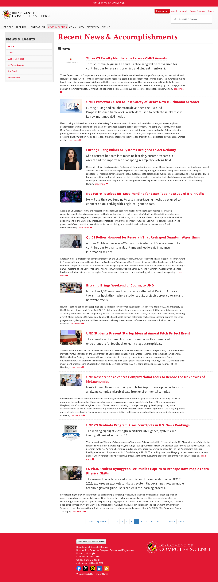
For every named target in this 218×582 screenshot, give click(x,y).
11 (158, 521)
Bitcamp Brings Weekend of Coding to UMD (120, 285)
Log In (211, 10)
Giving (106, 27)
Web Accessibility (84, 573)
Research (21, 27)
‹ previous (102, 521)
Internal (183, 10)
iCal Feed (12, 71)
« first (90, 521)
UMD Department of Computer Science (26, 14)
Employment (162, 10)
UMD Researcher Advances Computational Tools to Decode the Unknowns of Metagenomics (145, 379)
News (11, 46)
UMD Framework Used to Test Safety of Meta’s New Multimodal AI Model (142, 102)
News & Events (57, 27)
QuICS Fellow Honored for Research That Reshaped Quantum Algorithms (143, 237)
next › (172, 521)
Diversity (93, 27)
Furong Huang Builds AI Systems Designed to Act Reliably (131, 150)
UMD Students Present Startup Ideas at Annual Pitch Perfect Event (138, 333)
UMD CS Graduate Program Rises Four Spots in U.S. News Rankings (138, 425)
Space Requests (197, 10)
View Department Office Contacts (91, 541)
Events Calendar (16, 58)
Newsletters (14, 77)
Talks (10, 52)
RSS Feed (106, 568)
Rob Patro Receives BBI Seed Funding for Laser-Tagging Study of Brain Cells (145, 193)
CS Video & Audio (16, 64)
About (174, 10)
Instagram (92, 568)
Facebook (78, 568)
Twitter (85, 568)
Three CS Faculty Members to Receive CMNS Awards (126, 58)
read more (74, 140)
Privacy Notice (101, 573)
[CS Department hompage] (178, 546)
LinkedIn (99, 568)
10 (152, 521)
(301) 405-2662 (96, 562)
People (8, 27)
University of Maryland (109, 3)
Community (76, 27)
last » (181, 521)
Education (38, 27)
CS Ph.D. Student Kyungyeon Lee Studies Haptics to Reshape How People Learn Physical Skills (147, 470)
